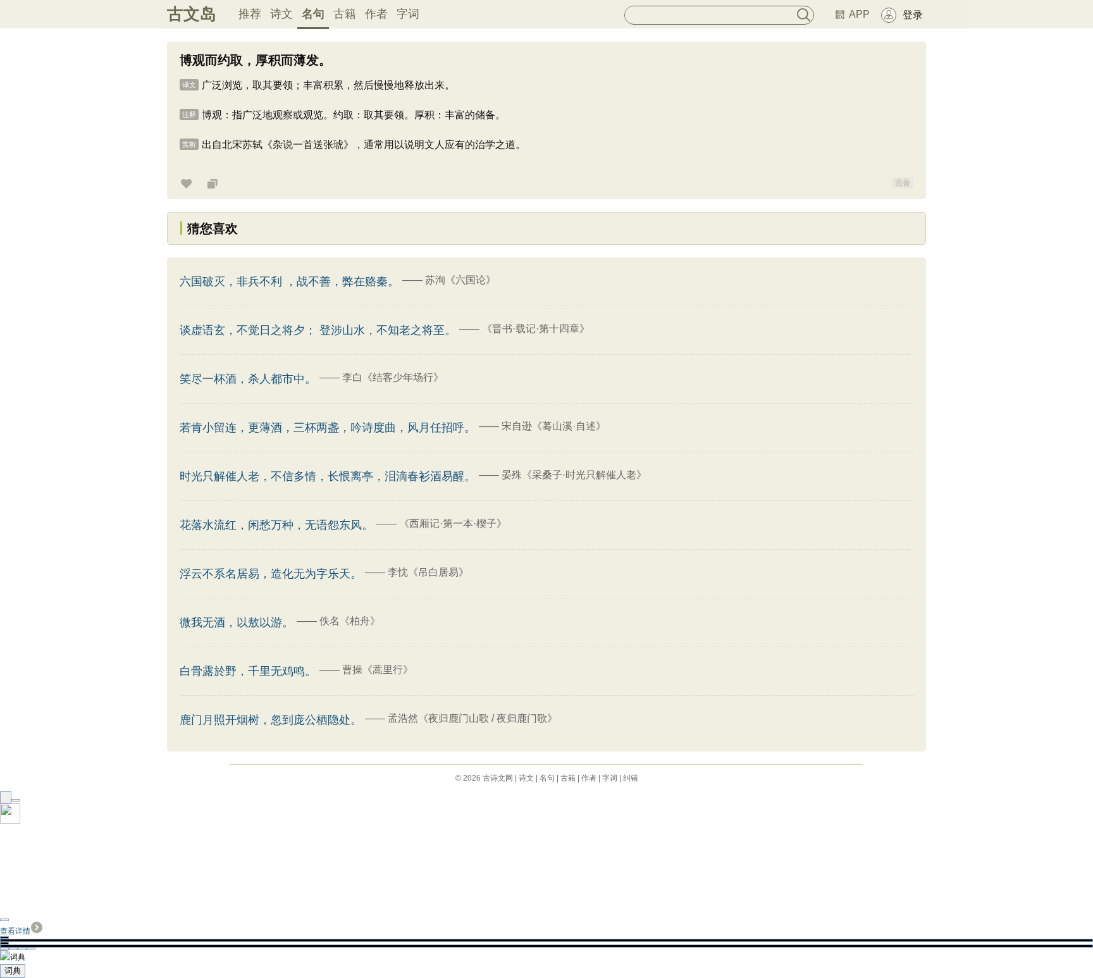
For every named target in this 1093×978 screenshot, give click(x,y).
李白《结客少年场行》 (392, 377)
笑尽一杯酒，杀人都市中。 (248, 379)
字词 (408, 14)
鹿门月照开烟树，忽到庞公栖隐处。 (271, 720)
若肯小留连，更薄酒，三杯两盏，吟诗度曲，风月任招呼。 (328, 427)
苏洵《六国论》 (460, 280)
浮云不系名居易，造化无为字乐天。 (271, 573)
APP (859, 14)
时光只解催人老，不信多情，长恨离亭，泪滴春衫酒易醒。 (328, 476)
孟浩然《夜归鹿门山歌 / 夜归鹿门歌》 (472, 718)
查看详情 (15, 931)
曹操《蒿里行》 (377, 669)
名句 (313, 14)
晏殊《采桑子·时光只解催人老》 (574, 474)
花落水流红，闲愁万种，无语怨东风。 (276, 525)
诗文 (281, 14)
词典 (12, 970)
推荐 (249, 14)
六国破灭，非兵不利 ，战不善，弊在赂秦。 (289, 281)
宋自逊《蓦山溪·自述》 (554, 426)
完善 (902, 182)
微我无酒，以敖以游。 (236, 622)
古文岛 (191, 13)
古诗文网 (498, 778)
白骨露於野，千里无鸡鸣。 (248, 671)
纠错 (630, 778)
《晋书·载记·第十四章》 (536, 328)
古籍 (344, 14)
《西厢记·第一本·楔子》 (453, 523)
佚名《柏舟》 (349, 621)
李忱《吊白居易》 (428, 572)
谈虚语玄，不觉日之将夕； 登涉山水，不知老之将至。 (318, 330)
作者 (376, 14)
